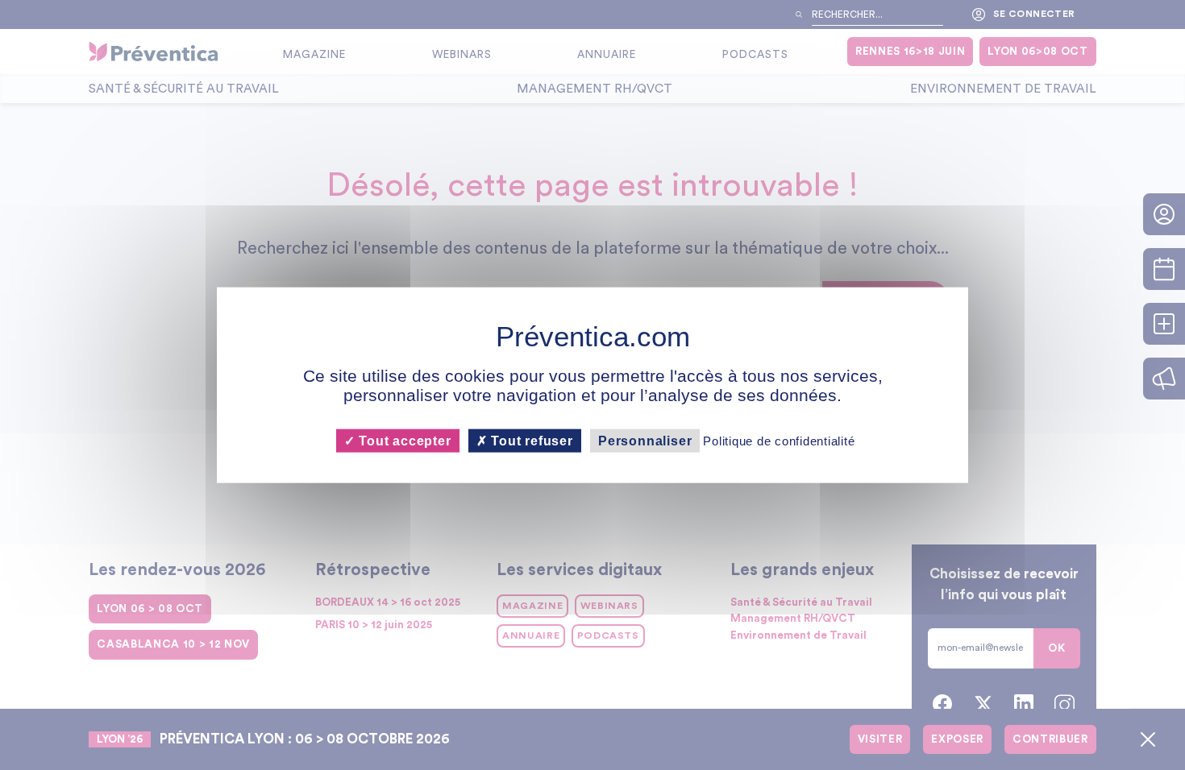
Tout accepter (403, 440)
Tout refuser (530, 440)
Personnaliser (645, 440)
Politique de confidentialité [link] (778, 440)
